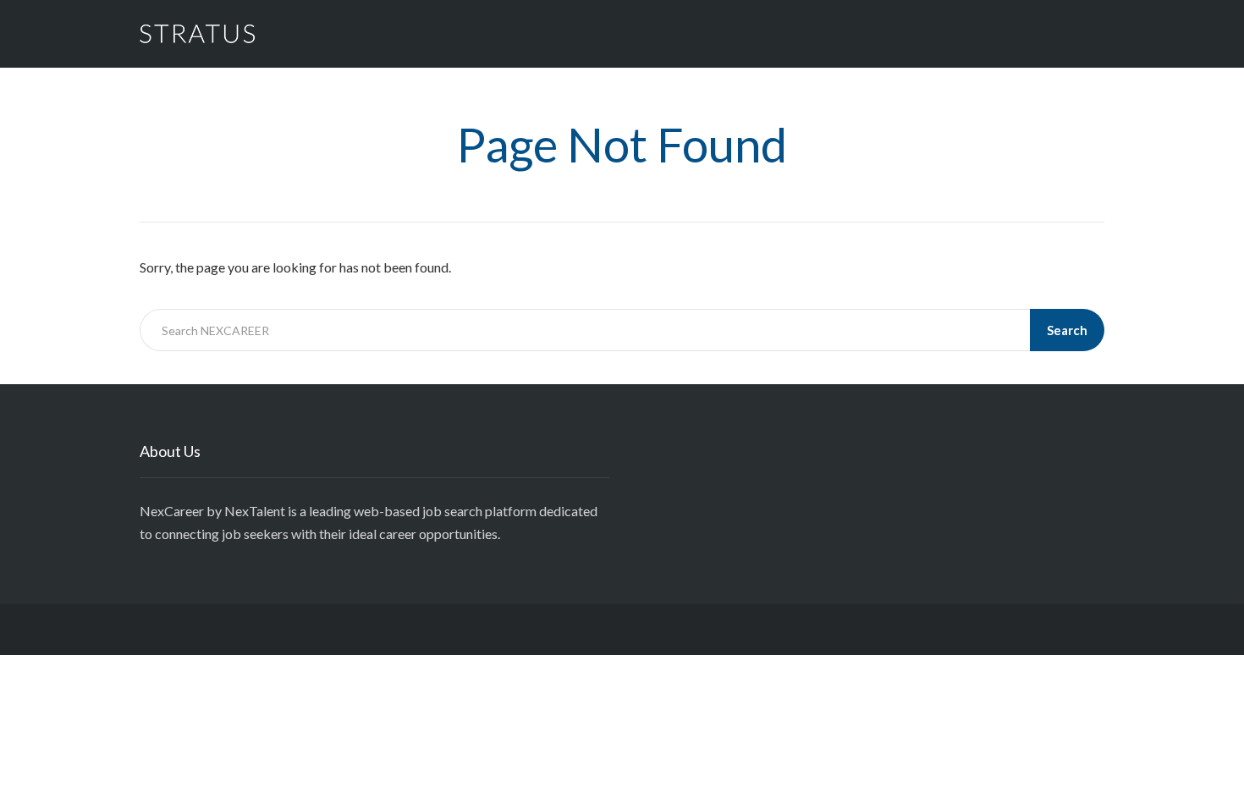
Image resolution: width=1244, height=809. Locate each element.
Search (1067, 330)
